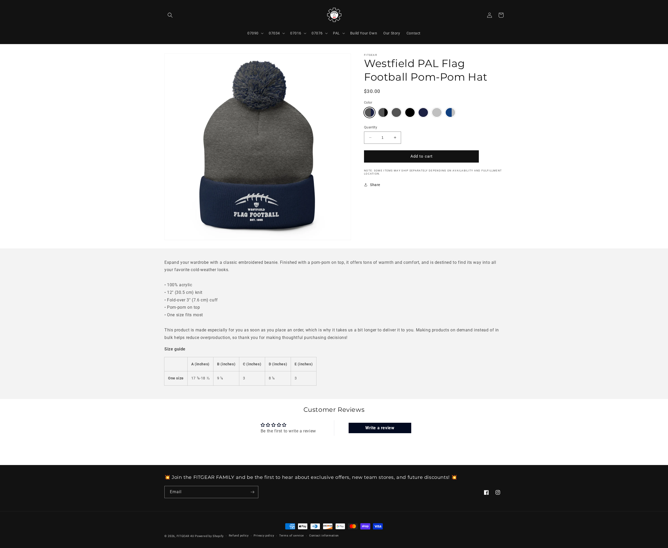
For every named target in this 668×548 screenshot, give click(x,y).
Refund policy (239, 535)
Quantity (370, 127)
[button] (170, 15)
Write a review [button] (379, 427)
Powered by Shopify (209, 536)
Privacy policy (264, 535)
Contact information (324, 535)
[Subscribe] (252, 492)
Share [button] (375, 185)
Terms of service (291, 535)
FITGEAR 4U (185, 536)
